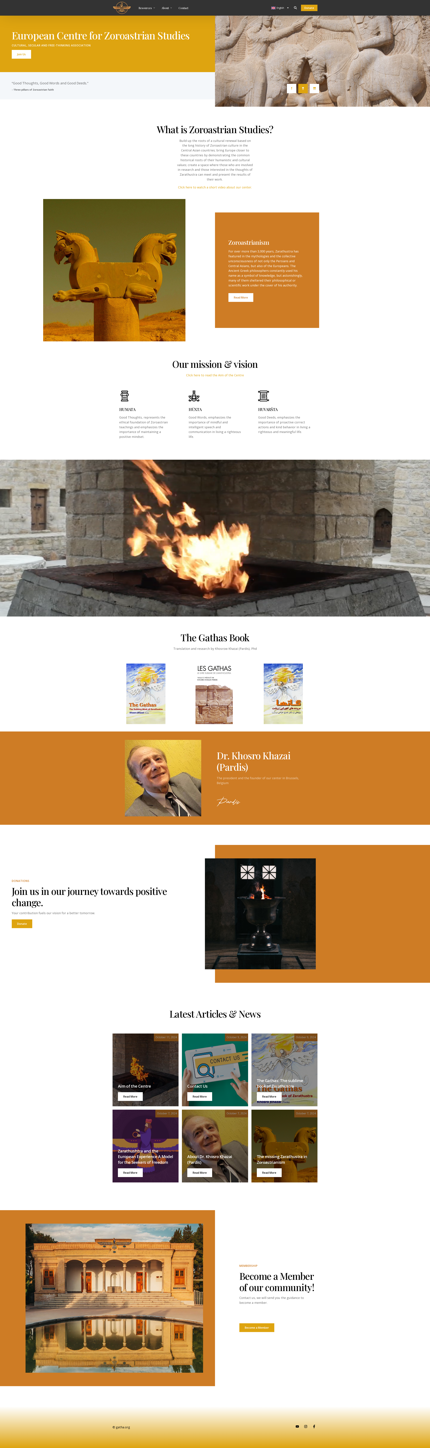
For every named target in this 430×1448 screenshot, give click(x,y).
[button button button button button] (199, 1172)
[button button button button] (130, 1172)
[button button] (199, 1096)
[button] (130, 1096)
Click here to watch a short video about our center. (215, 187)
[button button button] (269, 1096)
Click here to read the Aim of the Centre (215, 375)
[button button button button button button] (269, 1172)
